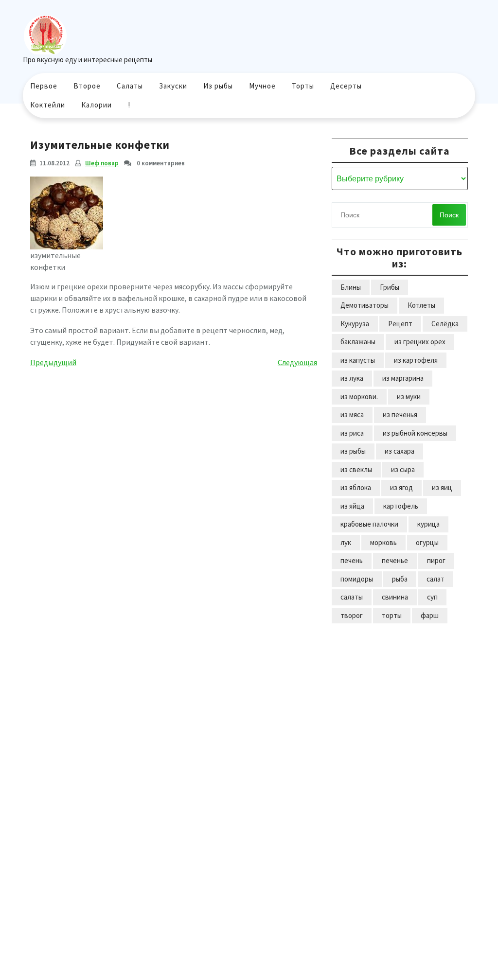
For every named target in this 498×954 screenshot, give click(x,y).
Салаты (130, 85)
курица (428, 524)
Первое (43, 85)
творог (351, 615)
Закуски (173, 85)
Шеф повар (102, 163)
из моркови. (359, 396)
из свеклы (356, 469)
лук (345, 542)
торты (392, 615)
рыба (400, 578)
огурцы (427, 542)
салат (436, 578)
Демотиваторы (364, 305)
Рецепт (400, 323)
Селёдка (445, 323)
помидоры (356, 578)
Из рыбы (218, 85)
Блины (350, 287)
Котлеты (421, 305)
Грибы (389, 287)
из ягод (401, 487)
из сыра (403, 469)
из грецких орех (419, 341)
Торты (303, 85)
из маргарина (403, 378)
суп (432, 596)
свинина (395, 596)
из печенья (400, 414)
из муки (409, 396)
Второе (87, 85)
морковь (383, 542)
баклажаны (357, 341)
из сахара (399, 451)
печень (351, 560)
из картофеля (416, 360)
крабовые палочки (369, 524)
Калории (96, 104)
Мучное (262, 85)
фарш (430, 615)
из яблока (355, 487)
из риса (352, 433)
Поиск (449, 215)
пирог (436, 560)
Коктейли (47, 104)
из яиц (442, 487)
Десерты (346, 85)
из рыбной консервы (415, 433)
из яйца (352, 506)
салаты (351, 596)
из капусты (357, 360)
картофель (400, 506)
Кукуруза (354, 323)
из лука (351, 378)
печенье (395, 560)
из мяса (352, 414)
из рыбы (353, 451)
